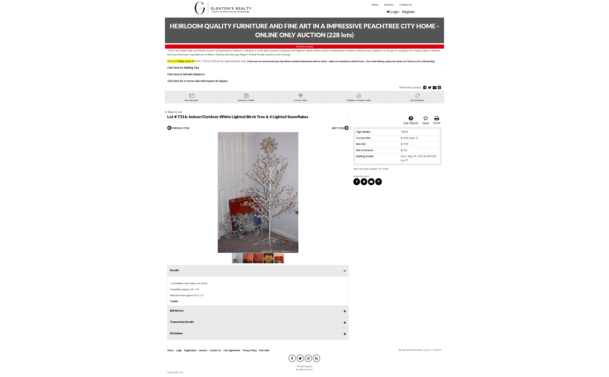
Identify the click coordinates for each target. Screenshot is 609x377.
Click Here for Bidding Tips (183, 67)
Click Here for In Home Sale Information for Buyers (197, 81)
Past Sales (264, 350)
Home (374, 4)
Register (408, 12)
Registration (190, 350)
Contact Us (405, 4)
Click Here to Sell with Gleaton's (186, 74)
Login (395, 12)
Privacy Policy (250, 350)
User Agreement (231, 350)
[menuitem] (374, 5)
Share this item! (361, 176)
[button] (345, 134)
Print (436, 123)
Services (388, 4)
